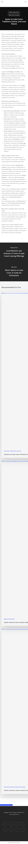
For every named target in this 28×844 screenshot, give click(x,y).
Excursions (7, 451)
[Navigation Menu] (25, 2)
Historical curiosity (9, 787)
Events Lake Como (14, 12)
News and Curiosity (14, 15)
